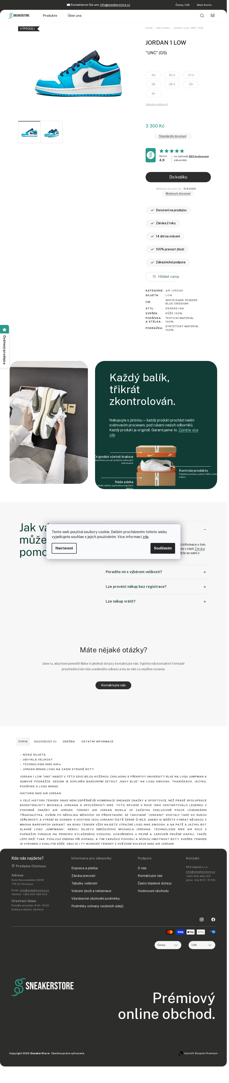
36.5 (172, 75)
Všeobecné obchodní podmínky (95, 898)
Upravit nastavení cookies (102, 1053)
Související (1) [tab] (45, 741)
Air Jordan (174, 290)
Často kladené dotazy (155, 883)
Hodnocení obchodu (153, 891)
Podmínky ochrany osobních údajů (97, 906)
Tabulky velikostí (84, 883)
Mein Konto (204, 4)
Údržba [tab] (69, 741)
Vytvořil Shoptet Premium (201, 1053)
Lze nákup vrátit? (121, 601)
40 (153, 93)
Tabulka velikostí (157, 104)
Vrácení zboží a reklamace (91, 891)
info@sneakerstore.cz (115, 4)
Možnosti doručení (178, 193)
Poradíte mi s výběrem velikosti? (134, 572)
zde (145, 537)
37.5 (191, 75)
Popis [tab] (23, 741)
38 (153, 84)
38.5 (172, 84)
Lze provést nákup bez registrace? (136, 586)
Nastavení (64, 548)
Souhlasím (163, 548)
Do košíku (178, 177)
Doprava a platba (84, 868)
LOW (168, 295)
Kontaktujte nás (113, 685)
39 (191, 84)
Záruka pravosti (83, 876)
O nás (142, 868)
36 (153, 75)
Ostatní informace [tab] (97, 741)
